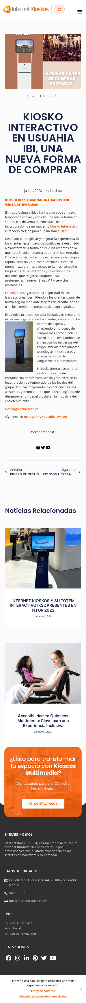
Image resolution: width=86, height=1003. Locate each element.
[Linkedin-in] (26, 958)
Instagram (31, 417)
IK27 (64, 231)
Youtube (48, 417)
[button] (80, 12)
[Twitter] (44, 958)
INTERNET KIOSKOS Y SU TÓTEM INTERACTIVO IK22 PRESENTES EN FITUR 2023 (43, 605)
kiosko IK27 (17, 293)
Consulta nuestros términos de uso (43, 996)
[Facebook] (8, 958)
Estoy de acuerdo (43, 991)
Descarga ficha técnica (22, 409)
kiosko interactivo (63, 226)
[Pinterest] (35, 958)
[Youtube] (53, 958)
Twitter (61, 417)
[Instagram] (17, 958)
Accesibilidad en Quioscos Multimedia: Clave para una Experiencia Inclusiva (43, 720)
